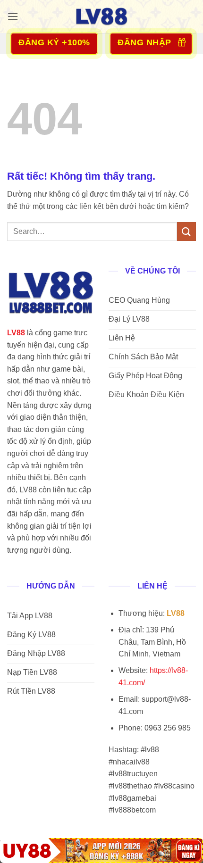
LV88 (16, 333)
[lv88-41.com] (101, 16)
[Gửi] (186, 231)
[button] (12, 16)
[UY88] (101, 850)
